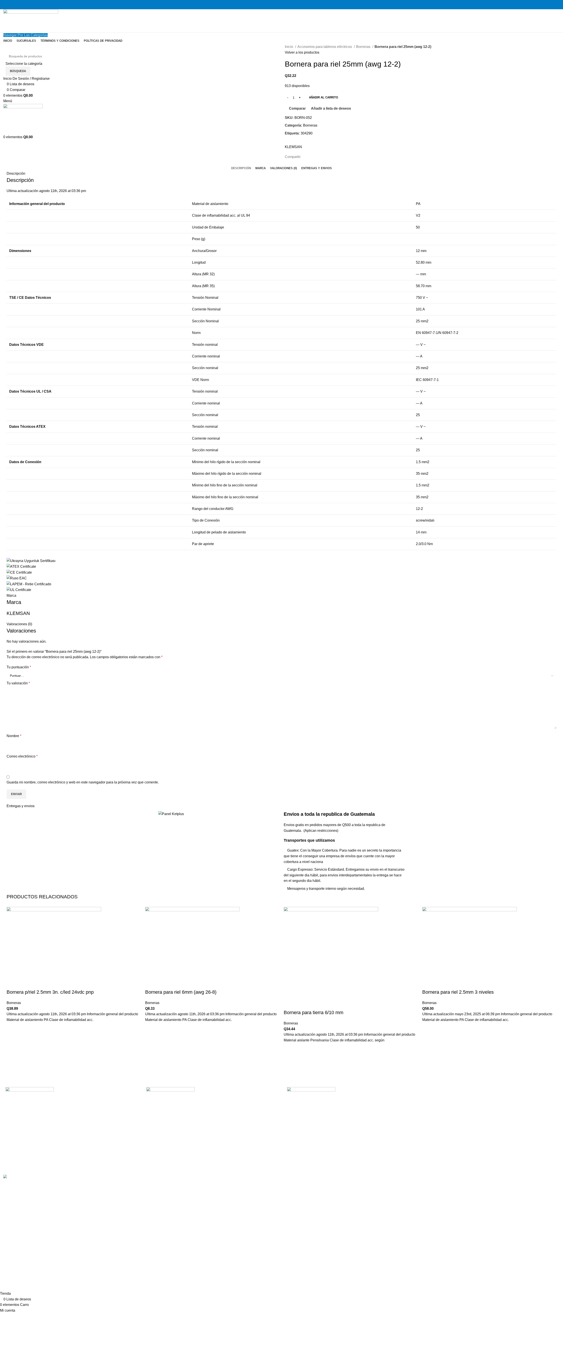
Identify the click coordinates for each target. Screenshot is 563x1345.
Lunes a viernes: (485, 1105)
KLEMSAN (293, 147)
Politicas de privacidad (396, 1096)
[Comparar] (12, 983)
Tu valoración (18, 683)
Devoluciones (389, 1105)
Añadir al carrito (323, 97)
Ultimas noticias (391, 1129)
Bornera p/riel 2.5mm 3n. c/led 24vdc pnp (50, 992)
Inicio (289, 47)
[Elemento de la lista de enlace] (70, 1140)
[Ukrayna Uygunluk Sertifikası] (31, 560)
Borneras (363, 47)
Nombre (14, 736)
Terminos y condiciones (397, 1113)
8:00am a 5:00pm (485, 1113)
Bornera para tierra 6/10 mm (313, 1012)
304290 (307, 133)
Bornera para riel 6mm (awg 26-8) (180, 992)
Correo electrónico (22, 756)
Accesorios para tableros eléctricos (325, 47)
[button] (12, 1038)
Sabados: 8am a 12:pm (490, 1121)
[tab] (241, 168)
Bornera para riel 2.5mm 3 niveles (458, 992)
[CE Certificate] (19, 572)
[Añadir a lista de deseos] (12, 1027)
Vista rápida (12, 1049)
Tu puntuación (19, 667)
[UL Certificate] (19, 589)
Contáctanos (388, 1121)
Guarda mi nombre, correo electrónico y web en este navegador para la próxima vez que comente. (83, 782)
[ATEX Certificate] (21, 566)
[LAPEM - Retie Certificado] (29, 584)
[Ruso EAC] (17, 578)
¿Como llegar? (390, 1138)
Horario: (478, 1096)
